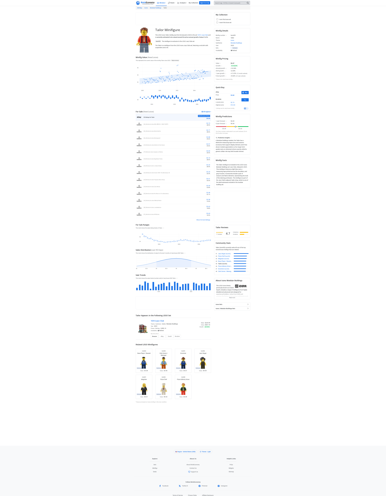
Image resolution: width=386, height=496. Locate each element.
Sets (154, 464)
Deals (155, 471)
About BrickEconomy (193, 464)
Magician (223, 258)
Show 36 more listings (203, 220)
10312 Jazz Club (202, 35)
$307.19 (207, 325)
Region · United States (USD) (186, 451)
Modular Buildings (155, 8)
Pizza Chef (224, 256)
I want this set (197, 337)
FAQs (231, 464)
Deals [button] (172, 3)
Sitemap (231, 471)
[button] (163, 228)
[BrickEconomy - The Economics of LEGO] (145, 3)
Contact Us (193, 468)
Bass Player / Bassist (227, 261)
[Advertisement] (173, 17)
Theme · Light (206, 451)
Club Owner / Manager (227, 271)
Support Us (194, 472)
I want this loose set (225, 22)
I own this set (197, 334)
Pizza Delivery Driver (227, 266)
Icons (146, 8)
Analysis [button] (183, 3)
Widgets (231, 468)
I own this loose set (225, 19)
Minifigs (139, 8)
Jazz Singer (224, 253)
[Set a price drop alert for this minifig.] (246, 108)
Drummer (223, 269)
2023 (155, 326)
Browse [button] (162, 3)
